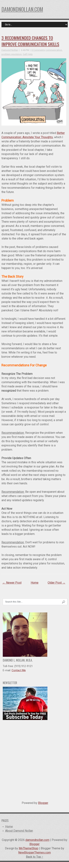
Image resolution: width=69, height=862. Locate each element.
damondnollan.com (22, 9)
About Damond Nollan (19, 830)
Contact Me (19, 670)
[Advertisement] (34, 759)
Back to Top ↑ (34, 857)
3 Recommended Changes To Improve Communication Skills (30, 40)
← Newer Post (12, 582)
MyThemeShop (28, 848)
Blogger (43, 803)
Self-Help (28, 54)
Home (34, 582)
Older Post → (56, 582)
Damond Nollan (9, 50)
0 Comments (38, 50)
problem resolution (11, 54)
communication (53, 50)
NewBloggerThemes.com (34, 852)
